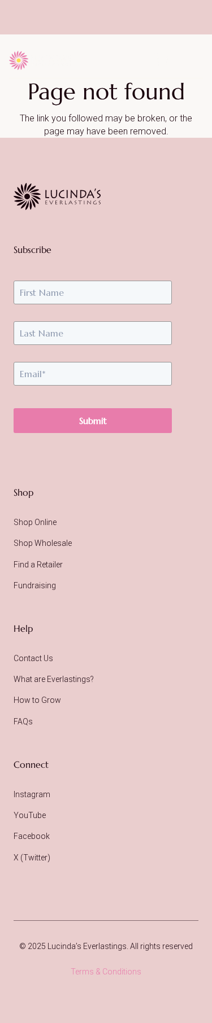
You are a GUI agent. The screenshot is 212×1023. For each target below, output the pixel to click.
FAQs (23, 721)
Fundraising (35, 585)
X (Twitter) (32, 857)
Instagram (32, 794)
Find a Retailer (38, 564)
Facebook (32, 836)
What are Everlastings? (54, 679)
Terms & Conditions (106, 971)
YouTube (30, 815)
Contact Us (33, 658)
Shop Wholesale (43, 543)
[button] (188, 60)
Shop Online (35, 522)
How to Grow (37, 700)
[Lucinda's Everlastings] (57, 196)
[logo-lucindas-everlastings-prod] (40, 60)
